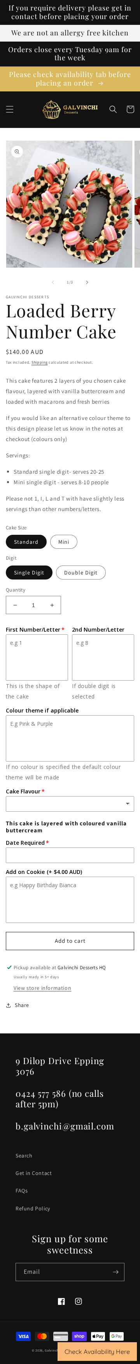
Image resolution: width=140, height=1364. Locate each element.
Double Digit (81, 572)
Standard (26, 541)
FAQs (22, 1190)
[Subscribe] (115, 1272)
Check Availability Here (97, 1351)
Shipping (40, 362)
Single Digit (29, 572)
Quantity (15, 590)
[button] (9, 109)
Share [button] (22, 1005)
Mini (63, 541)
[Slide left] (52, 282)
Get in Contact (34, 1173)
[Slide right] (87, 282)
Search (24, 1155)
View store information (42, 987)
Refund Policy (33, 1208)
